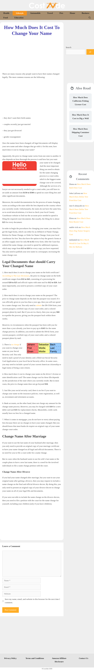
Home (72, 13)
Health (6, 13)
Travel (50, 13)
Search (68, 47)
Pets (61, 13)
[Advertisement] (31, 52)
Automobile (35, 13)
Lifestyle (20, 13)
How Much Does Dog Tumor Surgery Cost (79, 230)
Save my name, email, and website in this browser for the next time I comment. (32, 601)
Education (19, 17)
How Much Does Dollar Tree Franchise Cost (78, 196)
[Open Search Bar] (89, 17)
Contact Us (83, 658)
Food (5, 17)
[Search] (90, 52)
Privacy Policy (10, 658)
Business (85, 13)
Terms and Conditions (35, 658)
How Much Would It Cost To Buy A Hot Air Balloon (79, 243)
